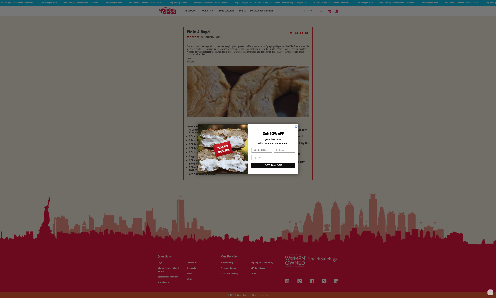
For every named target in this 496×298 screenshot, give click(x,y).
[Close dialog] (296, 126)
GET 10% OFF (273, 165)
